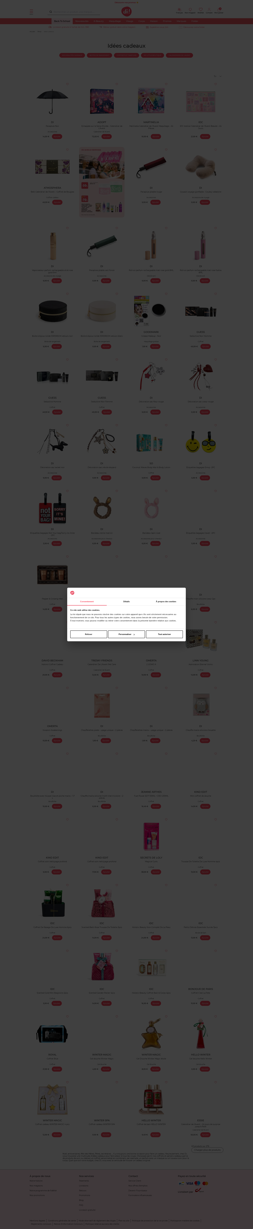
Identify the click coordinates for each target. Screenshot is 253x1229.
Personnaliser (125, 634)
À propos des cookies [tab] (166, 601)
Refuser (88, 634)
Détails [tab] (126, 601)
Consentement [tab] (87, 601)
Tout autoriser (164, 634)
